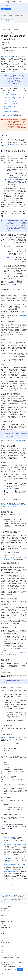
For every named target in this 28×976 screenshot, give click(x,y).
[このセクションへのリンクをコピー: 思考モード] (8, 365)
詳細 (18, 552)
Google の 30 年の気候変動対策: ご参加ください (12, 966)
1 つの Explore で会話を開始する (12, 95)
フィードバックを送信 (7, 32)
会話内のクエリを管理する (10, 104)
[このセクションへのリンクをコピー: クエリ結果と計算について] (22, 532)
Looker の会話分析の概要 (10, 837)
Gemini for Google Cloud (7, 56)
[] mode (10, 566)
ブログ (2, 948)
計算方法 (9, 555)
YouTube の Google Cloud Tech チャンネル (10, 957)
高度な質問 (6, 828)
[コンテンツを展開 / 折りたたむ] (10, 43)
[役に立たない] (17, 29)
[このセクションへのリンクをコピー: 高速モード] (8, 339)
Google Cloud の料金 (5, 910)
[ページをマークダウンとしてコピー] (19, 39)
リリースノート (4, 925)
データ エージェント (6, 237)
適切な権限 (10, 144)
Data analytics (16, 24)
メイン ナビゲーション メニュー (14, 166)
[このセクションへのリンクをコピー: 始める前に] (10, 136)
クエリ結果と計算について (10, 106)
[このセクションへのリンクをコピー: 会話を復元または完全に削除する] (22, 687)
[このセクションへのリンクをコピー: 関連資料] (9, 834)
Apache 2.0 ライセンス (12, 896)
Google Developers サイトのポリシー (14, 898)
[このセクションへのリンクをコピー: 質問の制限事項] (12, 797)
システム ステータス (5, 927)
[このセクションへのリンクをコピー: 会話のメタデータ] (13, 463)
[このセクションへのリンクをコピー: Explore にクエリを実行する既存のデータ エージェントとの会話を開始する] (7, 216)
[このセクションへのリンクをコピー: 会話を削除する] (12, 672)
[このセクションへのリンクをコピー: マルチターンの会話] (14, 422)
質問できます (14, 204)
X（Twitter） (4, 952)
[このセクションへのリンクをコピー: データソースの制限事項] (17, 777)
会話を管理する (7, 109)
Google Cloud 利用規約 (6, 964)
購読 (20, 969)
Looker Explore (10, 179)
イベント (3, 950)
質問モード (6, 306)
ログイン (24, 1)
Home (2, 24)
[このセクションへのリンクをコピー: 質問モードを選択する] (16, 321)
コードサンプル (4, 938)
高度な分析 (15, 620)
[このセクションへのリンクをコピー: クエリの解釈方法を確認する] (20, 563)
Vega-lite (11, 737)
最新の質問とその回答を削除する (11, 506)
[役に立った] (15, 29)
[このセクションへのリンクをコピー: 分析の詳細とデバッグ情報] (18, 627)
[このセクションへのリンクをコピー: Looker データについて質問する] (2, 292)
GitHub (2, 933)
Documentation (8, 24)
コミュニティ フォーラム (6, 921)
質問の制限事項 (22, 315)
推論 (23, 408)
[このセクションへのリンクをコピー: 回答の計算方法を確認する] (18, 598)
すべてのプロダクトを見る (6, 908)
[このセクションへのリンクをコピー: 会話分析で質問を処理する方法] (21, 394)
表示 (16, 350)
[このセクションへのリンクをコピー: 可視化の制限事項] (13, 735)
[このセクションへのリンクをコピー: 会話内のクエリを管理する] (22, 500)
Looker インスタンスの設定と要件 (11, 141)
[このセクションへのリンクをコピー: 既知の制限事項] (14, 725)
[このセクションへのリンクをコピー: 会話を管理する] (14, 660)
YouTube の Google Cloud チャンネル (9, 955)
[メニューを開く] (2, 1)
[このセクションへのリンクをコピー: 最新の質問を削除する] (16, 512)
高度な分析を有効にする (10, 871)
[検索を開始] (17, 1)
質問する (16, 535)
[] (12, 324)
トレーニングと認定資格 (6, 942)
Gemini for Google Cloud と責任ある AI (15, 127)
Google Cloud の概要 (5, 936)
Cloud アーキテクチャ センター (7, 940)
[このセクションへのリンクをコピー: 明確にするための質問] (16, 446)
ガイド (4, 26)
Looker (6, 6)
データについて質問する (10, 101)
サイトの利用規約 (20, 962)
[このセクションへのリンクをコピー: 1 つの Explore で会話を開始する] (2, 153)
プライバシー (12, 962)
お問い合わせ (4, 915)
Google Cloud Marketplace (6, 913)
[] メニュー (10, 173)
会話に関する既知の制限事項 (11, 111)
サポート (3, 923)
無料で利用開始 (6, 9)
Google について (4, 962)
